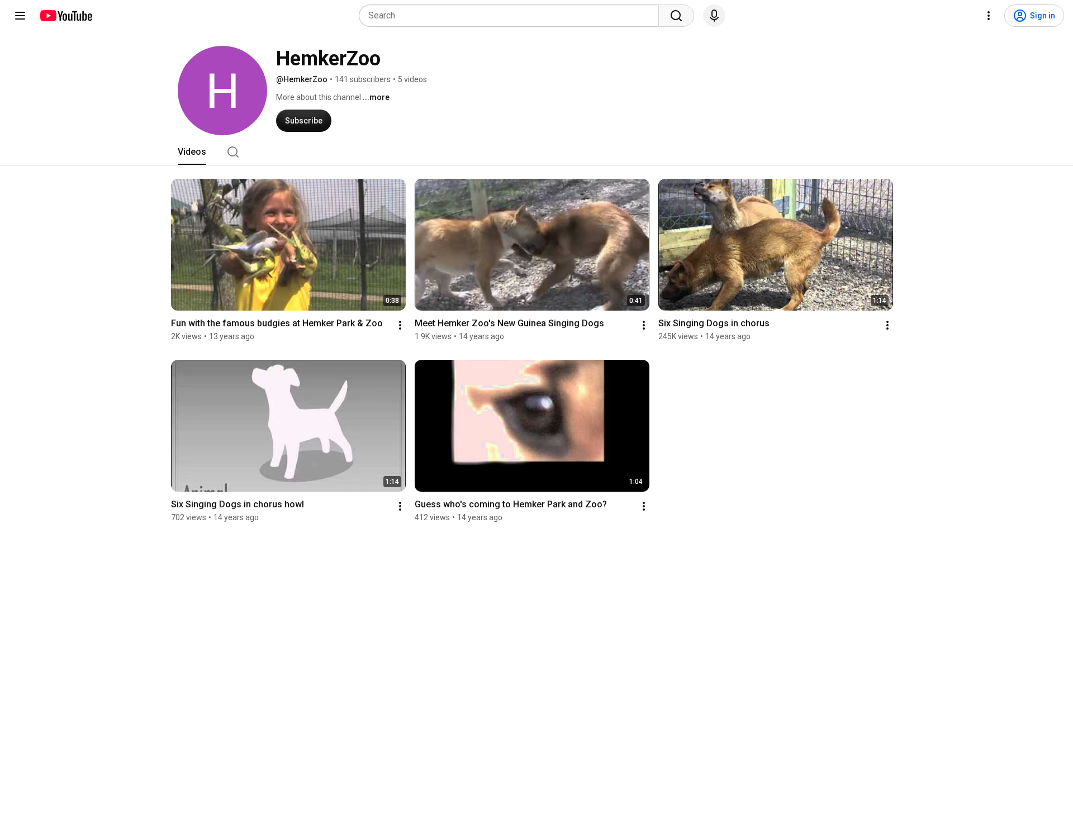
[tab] (192, 152)
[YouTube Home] (65, 15)
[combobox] (512, 15)
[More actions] (400, 325)
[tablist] (536, 152)
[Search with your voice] (714, 15)
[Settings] (988, 15)
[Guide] (20, 15)
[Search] (676, 15)
